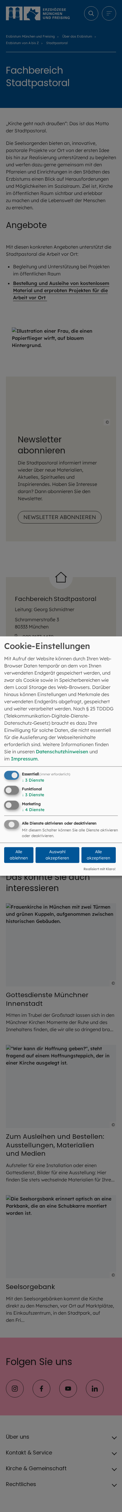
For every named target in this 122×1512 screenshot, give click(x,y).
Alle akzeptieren (98, 855)
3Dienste (33, 780)
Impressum (24, 758)
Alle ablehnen (19, 855)
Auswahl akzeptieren (57, 855)
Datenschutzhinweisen (62, 751)
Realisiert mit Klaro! (99, 869)
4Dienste (33, 809)
